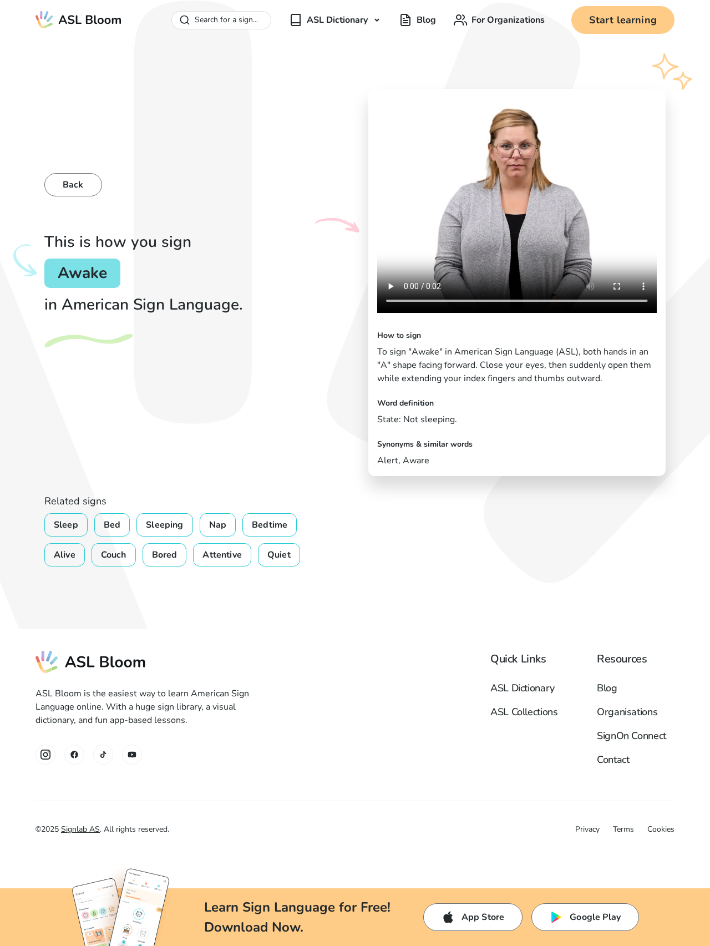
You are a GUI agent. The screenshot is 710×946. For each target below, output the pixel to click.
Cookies (660, 829)
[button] (335, 20)
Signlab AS (80, 829)
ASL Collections (524, 712)
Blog (607, 688)
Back (73, 185)
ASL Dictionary (522, 688)
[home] (79, 20)
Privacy (587, 829)
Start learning (623, 20)
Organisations (627, 712)
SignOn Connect (631, 735)
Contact (613, 759)
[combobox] (221, 20)
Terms (623, 829)
